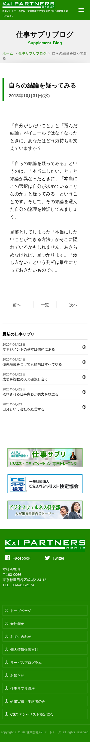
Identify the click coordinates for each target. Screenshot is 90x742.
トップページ (20, 610)
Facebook (21, 558)
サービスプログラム (26, 662)
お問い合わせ (20, 636)
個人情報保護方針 (24, 649)
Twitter (58, 558)
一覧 (45, 304)
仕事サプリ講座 (22, 688)
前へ (17, 304)
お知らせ (17, 675)
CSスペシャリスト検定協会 (32, 714)
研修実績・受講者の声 (27, 701)
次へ (73, 304)
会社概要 (17, 623)
